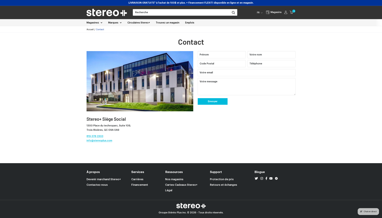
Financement (139, 184)
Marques (113, 23)
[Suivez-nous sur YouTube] (271, 178)
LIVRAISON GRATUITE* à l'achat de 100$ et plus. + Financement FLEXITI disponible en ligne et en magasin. (191, 3)
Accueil (90, 30)
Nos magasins (174, 179)
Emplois (189, 23)
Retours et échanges (223, 184)
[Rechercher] (233, 12)
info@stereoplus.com (99, 140)
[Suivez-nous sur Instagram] (261, 178)
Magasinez (93, 23)
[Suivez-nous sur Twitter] (256, 178)
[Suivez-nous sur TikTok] (276, 178)
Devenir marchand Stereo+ (104, 179)
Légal (168, 190)
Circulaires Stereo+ (138, 23)
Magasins (276, 12)
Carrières (137, 179)
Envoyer (213, 101)
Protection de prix (222, 179)
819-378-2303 (95, 136)
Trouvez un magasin (167, 23)
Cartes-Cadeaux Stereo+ (181, 184)
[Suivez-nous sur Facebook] (266, 178)
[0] (292, 12)
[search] (181, 12)
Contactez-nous (97, 184)
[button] (260, 12)
